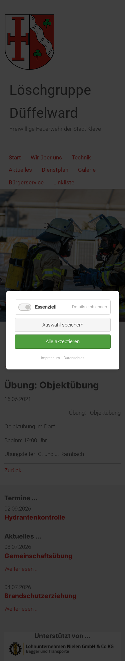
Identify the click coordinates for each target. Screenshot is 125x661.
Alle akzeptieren (63, 342)
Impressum (50, 357)
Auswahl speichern (62, 325)
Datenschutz (74, 357)
